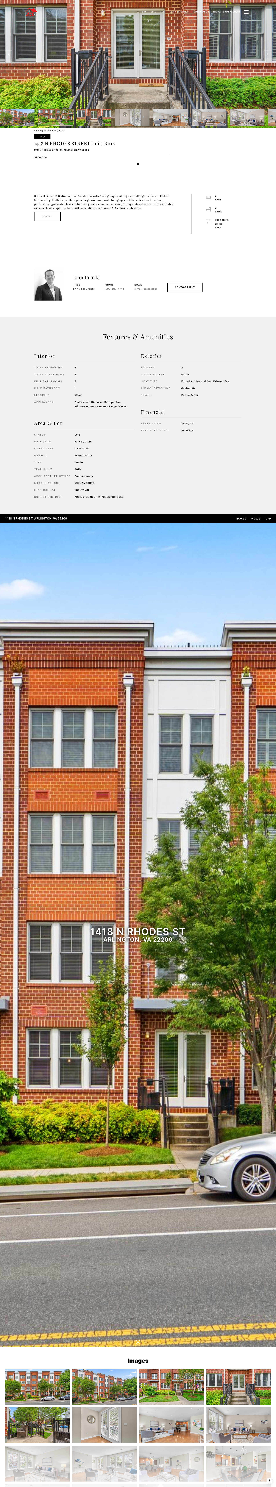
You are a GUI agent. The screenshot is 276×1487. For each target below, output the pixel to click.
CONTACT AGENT (185, 287)
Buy (144, 12)
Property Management (226, 12)
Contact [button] (47, 216)
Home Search (201, 12)
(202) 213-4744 (114, 288)
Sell (153, 12)
